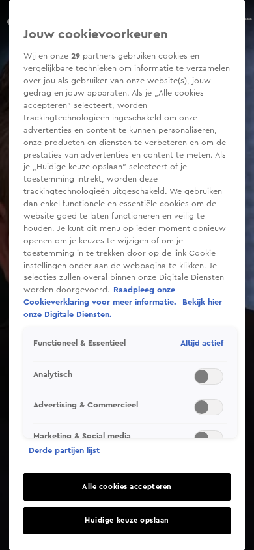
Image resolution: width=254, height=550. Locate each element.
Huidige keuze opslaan (127, 520)
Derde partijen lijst (64, 450)
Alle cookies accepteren (127, 486)
